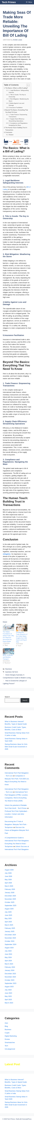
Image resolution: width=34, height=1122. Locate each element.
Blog (6, 1026)
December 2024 (10, 935)
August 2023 (9, 987)
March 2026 (9, 886)
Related (11, 134)
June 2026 (8, 876)
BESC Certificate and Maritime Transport (8, 657)
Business (8, 669)
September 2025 (10, 905)
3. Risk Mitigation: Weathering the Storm (19, 100)
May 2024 (8, 957)
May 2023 (8, 996)
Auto (6, 1023)
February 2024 (10, 967)
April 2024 (8, 961)
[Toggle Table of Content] (27, 85)
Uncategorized (10, 1049)
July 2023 (8, 990)
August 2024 (9, 948)
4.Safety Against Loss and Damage (16, 104)
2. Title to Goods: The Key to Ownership (17, 95)
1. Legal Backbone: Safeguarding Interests (19, 91)
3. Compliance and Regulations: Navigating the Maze (18, 124)
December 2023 (10, 974)
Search (7, 697)
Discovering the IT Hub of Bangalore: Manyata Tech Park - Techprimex (16, 824)
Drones (7, 1039)
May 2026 (8, 879)
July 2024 (8, 951)
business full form (11, 672)
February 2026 (10, 889)
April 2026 (8, 883)
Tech (6, 1046)
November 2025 (10, 899)
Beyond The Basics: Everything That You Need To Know (16, 111)
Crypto (7, 1033)
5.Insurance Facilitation (16, 107)
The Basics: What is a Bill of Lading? (16, 88)
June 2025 (8, 915)
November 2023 (10, 977)
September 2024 (10, 944)
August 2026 (9, 870)
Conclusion (8, 132)
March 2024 (9, 964)
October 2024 (9, 941)
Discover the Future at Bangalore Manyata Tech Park (17, 830)
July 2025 (8, 912)
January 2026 (9, 892)
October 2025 (9, 902)
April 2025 (8, 922)
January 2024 (9, 970)
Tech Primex (9, 2)
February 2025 (10, 928)
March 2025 (9, 925)
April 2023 (8, 999)
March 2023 (9, 1003)
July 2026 (8, 873)
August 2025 (9, 909)
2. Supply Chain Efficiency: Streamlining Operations (17, 120)
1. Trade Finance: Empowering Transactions (18, 115)
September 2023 (10, 983)
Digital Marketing (11, 1036)
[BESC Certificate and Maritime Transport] (8, 651)
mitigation (6, 554)
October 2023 (9, 980)
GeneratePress (27, 1119)
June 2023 (8, 993)
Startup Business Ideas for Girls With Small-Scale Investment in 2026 (16, 746)
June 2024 (8, 954)
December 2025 (10, 896)
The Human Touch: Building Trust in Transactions (16, 129)
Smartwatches (10, 1042)
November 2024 (10, 938)
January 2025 (9, 931)
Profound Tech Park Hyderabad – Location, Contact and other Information (16, 814)
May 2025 (8, 918)
